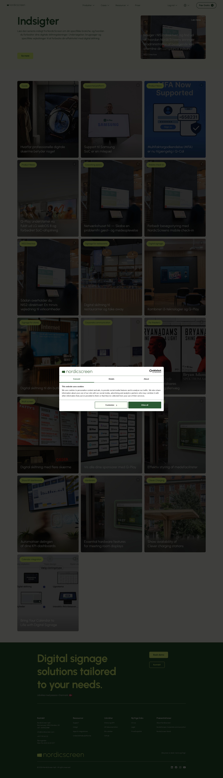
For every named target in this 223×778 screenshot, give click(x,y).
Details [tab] (111, 379)
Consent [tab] (76, 379)
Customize (109, 405)
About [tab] (146, 379)
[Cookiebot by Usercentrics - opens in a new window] (151, 371)
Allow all (144, 405)
